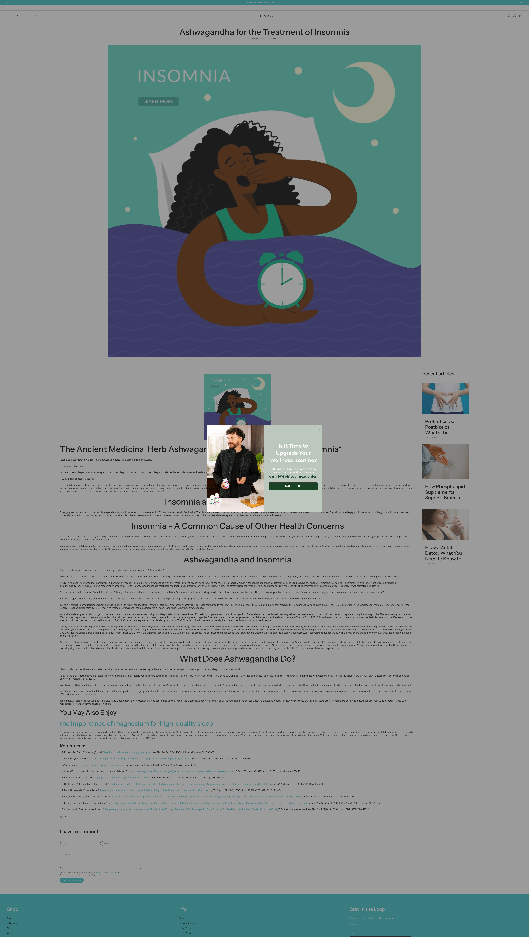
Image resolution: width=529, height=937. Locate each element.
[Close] (319, 428)
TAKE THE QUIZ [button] (293, 486)
